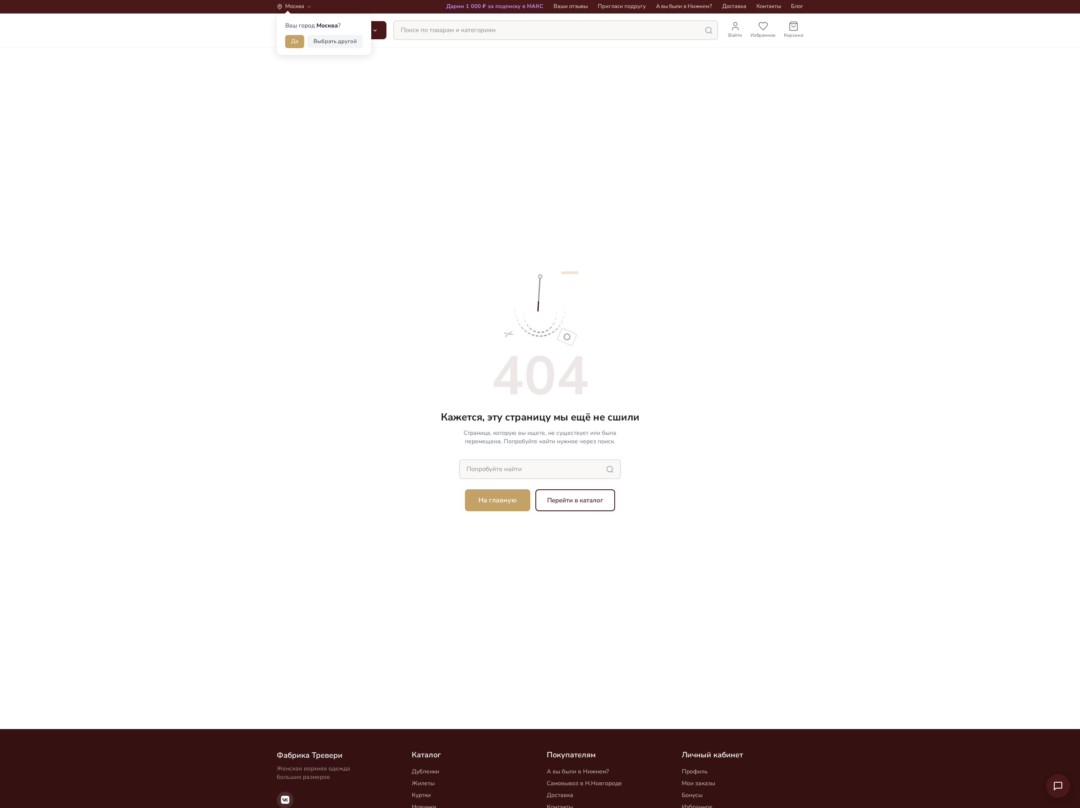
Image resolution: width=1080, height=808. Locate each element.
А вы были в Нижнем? (684, 6)
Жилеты (423, 783)
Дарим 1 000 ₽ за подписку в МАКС (494, 6)
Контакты (768, 6)
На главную (497, 500)
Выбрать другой (335, 41)
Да (294, 41)
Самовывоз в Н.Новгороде (584, 783)
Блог (797, 6)
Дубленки (425, 771)
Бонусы (692, 795)
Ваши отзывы (571, 6)
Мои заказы (698, 783)
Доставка (734, 6)
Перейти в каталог (575, 500)
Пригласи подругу (622, 6)
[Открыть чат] (1058, 786)
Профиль (695, 771)
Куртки (421, 795)
